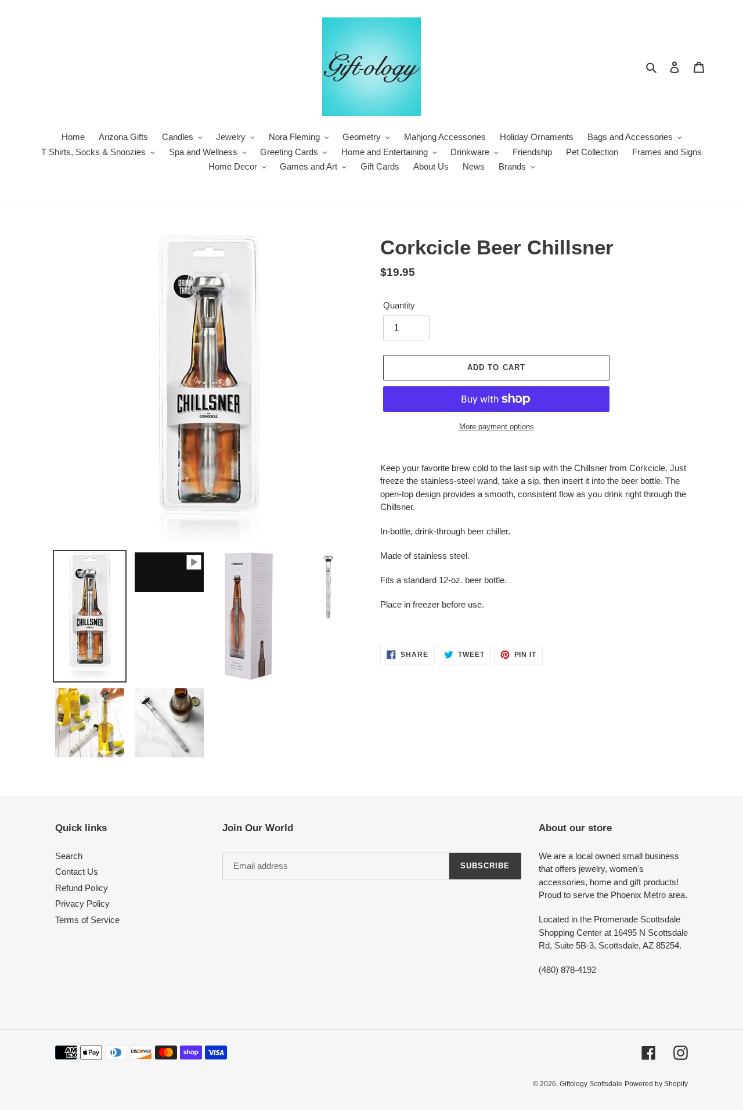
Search (68, 856)
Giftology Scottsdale (591, 1084)
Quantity (399, 305)
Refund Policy (81, 888)
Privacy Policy (82, 903)
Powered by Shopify (656, 1084)
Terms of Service (87, 920)
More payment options (496, 426)
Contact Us (76, 871)
